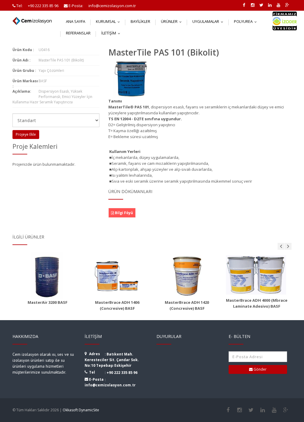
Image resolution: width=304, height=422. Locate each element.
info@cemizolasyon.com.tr (110, 385)
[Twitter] (251, 410)
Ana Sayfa (75, 21)
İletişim (112, 33)
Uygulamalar (209, 21)
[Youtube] (274, 410)
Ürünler (172, 21)
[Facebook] (228, 410)
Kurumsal (109, 21)
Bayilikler (140, 21)
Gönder (260, 369)
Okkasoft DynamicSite (81, 409)
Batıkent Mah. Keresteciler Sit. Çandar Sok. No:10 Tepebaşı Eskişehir (112, 360)
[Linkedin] (262, 410)
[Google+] (286, 410)
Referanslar (78, 33)
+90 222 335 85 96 (122, 372)
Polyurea (246, 21)
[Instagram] (239, 410)
